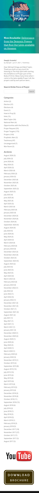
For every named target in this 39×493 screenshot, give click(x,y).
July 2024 (7, 231)
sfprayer (9, 63)
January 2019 (9, 390)
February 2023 (9, 282)
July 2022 (7, 291)
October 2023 (9, 258)
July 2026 (7, 158)
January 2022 (9, 300)
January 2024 (9, 249)
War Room (8, 146)
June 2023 (7, 270)
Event (6, 110)
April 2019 (7, 381)
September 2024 (10, 225)
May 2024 (7, 237)
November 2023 (10, 255)
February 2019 (9, 387)
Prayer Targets (9, 131)
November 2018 (10, 396)
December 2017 (10, 429)
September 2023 (10, 261)
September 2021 (10, 312)
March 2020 (8, 351)
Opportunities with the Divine (15, 125)
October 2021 (9, 309)
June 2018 (7, 411)
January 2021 (9, 330)
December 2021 (10, 303)
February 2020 (9, 354)
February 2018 (9, 423)
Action (6, 101)
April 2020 (7, 348)
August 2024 (8, 228)
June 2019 (7, 375)
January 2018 (9, 426)
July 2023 (7, 267)
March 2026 (8, 170)
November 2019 (10, 360)
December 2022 (10, 288)
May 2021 (7, 321)
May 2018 (7, 414)
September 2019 (10, 366)
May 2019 (7, 378)
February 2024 (9, 246)
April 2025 (7, 204)
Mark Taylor (8, 119)
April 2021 (7, 324)
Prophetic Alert (9, 137)
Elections (7, 107)
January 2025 (9, 213)
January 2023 (9, 285)
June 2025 (7, 198)
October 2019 (9, 363)
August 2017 (8, 441)
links (5, 116)
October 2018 (9, 399)
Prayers (7, 134)
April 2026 (7, 167)
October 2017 (9, 435)
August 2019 (8, 369)
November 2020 (10, 336)
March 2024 (8, 243)
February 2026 (9, 173)
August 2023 (8, 264)
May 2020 (7, 345)
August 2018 (8, 405)
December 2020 (10, 333)
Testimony (25, 63)
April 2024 (7, 240)
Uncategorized (9, 143)
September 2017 (10, 438)
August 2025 (8, 191)
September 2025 (10, 189)
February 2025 (9, 210)
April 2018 (7, 417)
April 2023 (7, 276)
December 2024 (10, 216)
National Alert (9, 122)
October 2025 (9, 185)
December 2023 (10, 252)
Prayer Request (10, 128)
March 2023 (8, 279)
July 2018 (7, 408)
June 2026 (7, 161)
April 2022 (7, 297)
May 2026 (7, 164)
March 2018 (8, 420)
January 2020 (9, 357)
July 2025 (7, 195)
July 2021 (7, 318)
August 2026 (8, 155)
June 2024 (7, 234)
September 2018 (10, 402)
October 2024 (9, 222)
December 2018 (10, 393)
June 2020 (7, 342)
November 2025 (10, 182)
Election (7, 104)
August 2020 (8, 339)
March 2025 (8, 207)
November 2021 (10, 306)
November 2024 (10, 219)
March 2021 (8, 327)
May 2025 (7, 201)
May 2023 (7, 273)
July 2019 (7, 372)
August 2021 (8, 315)
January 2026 (9, 176)
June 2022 (7, 294)
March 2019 (8, 384)
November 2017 (10, 432)
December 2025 (10, 180)
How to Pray (8, 113)
